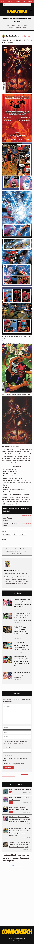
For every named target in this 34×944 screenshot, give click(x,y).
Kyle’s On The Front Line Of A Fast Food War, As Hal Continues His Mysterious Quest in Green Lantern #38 (22, 616)
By (11, 551)
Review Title (6, 747)
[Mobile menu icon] (31, 11)
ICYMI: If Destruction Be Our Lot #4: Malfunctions (19, 799)
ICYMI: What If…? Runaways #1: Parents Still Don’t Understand (18, 808)
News (24, 549)
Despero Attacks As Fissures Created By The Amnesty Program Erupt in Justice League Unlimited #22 (22, 661)
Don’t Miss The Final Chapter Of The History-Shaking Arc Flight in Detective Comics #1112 (21, 646)
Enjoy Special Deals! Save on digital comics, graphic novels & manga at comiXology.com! (15, 858)
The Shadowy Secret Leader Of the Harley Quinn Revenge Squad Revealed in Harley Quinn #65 (22, 603)
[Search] (29, 4)
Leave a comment (17, 553)
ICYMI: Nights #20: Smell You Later (20, 789)
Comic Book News (18, 549)
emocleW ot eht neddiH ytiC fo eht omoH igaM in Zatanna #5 (22, 675)
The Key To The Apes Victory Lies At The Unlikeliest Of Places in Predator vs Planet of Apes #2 (22, 631)
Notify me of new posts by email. (14, 764)
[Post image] (7, 602)
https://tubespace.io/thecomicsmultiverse (15, 573)
